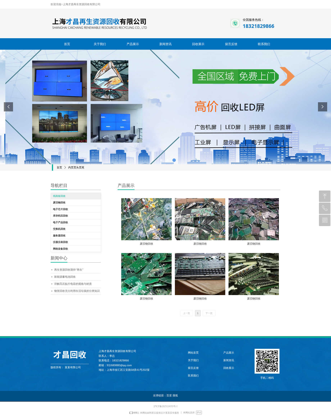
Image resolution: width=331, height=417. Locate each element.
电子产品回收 (60, 222)
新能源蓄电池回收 (65, 276)
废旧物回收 (59, 202)
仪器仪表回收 (60, 242)
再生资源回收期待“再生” (68, 269)
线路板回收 (59, 196)
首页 (59, 167)
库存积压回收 (60, 215)
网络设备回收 (60, 248)
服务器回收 (59, 235)
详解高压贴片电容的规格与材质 (73, 283)
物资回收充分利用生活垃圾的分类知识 (77, 291)
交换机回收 (59, 228)
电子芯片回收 (60, 209)
